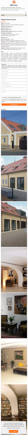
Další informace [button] (16, 428)
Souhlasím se (12, 97)
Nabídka (3, 15)
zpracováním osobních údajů (15, 97)
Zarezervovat (14, 104)
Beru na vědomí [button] (13, 431)
